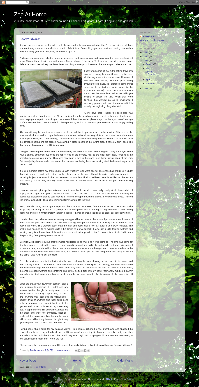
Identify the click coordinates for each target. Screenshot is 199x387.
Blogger (130, 379)
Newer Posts (28, 360)
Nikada (109, 379)
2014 (146, 89)
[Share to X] (82, 350)
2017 (146, 56)
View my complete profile (152, 40)
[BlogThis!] (79, 350)
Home (77, 360)
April (148, 79)
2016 (146, 60)
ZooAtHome (149, 36)
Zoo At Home (30, 14)
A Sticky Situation (30, 38)
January (150, 83)
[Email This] (76, 350)
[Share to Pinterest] (88, 350)
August (149, 64)
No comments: (63, 350)
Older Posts (125, 360)
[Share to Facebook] (85, 350)
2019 (146, 52)
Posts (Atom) (39, 367)
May (148, 68)
